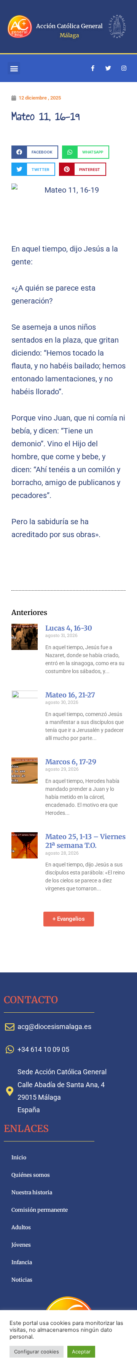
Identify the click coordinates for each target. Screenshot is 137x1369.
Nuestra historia (31, 1192)
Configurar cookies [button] (36, 1351)
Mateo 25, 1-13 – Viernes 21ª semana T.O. (85, 841)
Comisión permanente (39, 1210)
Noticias (21, 1280)
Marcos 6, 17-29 (70, 761)
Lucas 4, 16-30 (68, 628)
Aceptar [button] (81, 1351)
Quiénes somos (30, 1175)
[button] (14, 68)
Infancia (21, 1262)
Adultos (21, 1227)
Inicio (18, 1157)
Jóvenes (21, 1245)
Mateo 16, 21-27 (70, 695)
